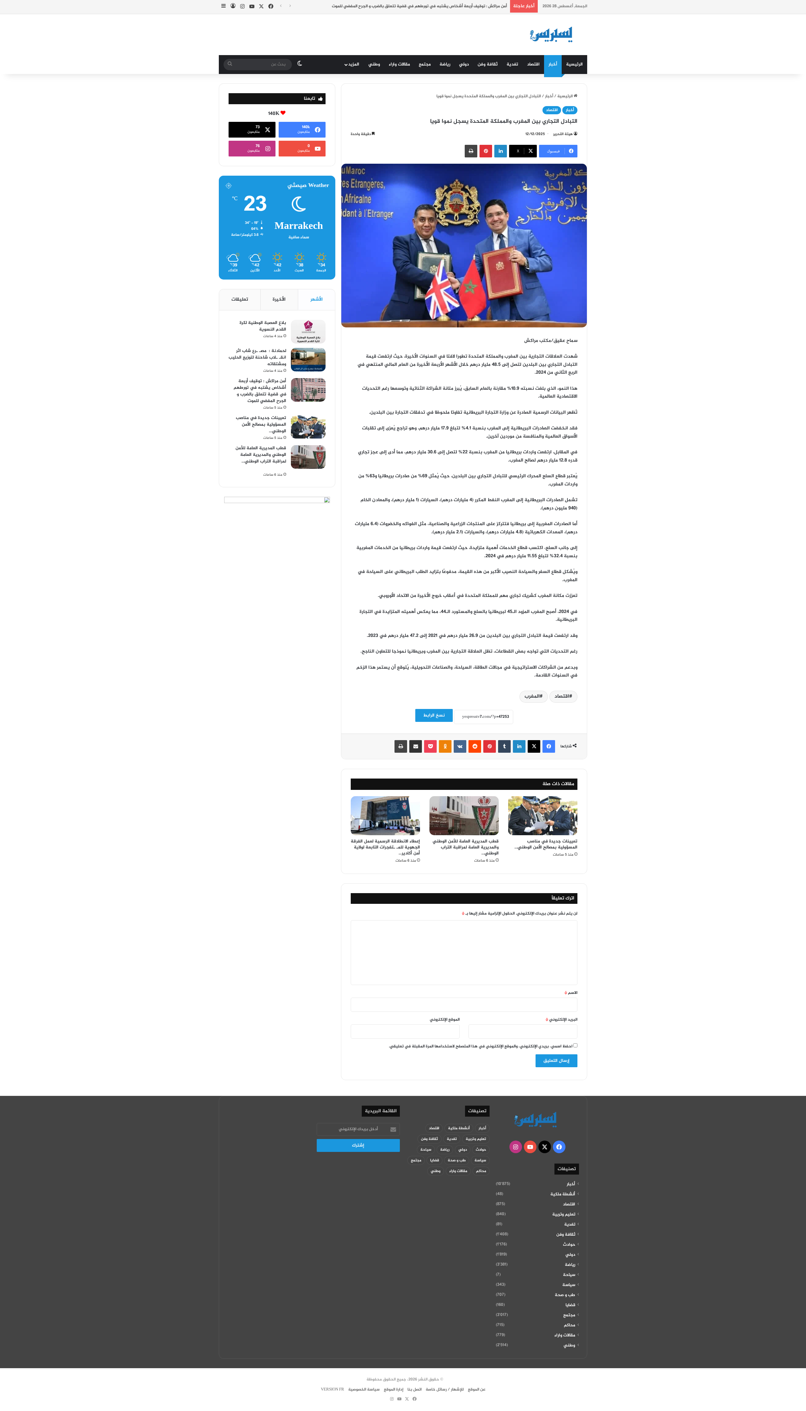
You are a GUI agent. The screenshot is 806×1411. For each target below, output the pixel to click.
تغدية (512, 64)
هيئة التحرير (563, 134)
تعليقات (239, 299)
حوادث (569, 1244)
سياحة (569, 1275)
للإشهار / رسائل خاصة (445, 1389)
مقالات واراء (399, 64)
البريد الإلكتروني (561, 1019)
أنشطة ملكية (562, 1194)
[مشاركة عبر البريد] (415, 746)
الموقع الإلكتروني (445, 1019)
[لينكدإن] (500, 151)
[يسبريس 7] (553, 34)
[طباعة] (471, 151)
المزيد (353, 64)
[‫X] (534, 746)
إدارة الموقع (393, 1389)
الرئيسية (574, 64)
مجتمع (425, 64)
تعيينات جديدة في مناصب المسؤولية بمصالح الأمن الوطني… (545, 844)
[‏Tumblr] (504, 746)
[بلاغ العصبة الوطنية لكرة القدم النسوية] (308, 331)
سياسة (568, 1285)
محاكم (569, 1325)
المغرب (532, 696)
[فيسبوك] (548, 746)
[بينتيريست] (486, 151)
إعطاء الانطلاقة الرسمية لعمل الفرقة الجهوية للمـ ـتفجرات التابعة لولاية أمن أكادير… (385, 847)
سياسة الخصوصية (364, 1389)
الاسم (571, 992)
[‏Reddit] (474, 746)
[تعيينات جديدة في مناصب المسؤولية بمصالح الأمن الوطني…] (542, 815)
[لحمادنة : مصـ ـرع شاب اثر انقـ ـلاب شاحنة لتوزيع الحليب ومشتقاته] (308, 359)
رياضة (445, 64)
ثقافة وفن (488, 64)
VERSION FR (332, 1389)
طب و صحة (565, 1295)
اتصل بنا (414, 1389)
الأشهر (316, 299)
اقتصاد (533, 64)
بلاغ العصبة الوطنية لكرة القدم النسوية (263, 326)
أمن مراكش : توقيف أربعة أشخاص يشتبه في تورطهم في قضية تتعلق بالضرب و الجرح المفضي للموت (419, 6)
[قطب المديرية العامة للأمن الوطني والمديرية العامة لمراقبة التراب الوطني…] (464, 815)
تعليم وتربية (563, 1214)
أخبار (552, 64)
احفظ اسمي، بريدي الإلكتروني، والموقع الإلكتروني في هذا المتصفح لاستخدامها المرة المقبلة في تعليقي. (480, 1046)
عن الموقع (476, 1389)
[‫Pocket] (430, 746)
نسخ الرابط (434, 715)
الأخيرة (279, 299)
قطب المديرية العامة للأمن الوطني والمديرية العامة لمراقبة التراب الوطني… (466, 847)
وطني (374, 64)
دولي (464, 64)
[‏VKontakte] (460, 746)
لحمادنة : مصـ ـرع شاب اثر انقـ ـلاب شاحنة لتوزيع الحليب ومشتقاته (257, 357)
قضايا (570, 1305)
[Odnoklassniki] (445, 746)
